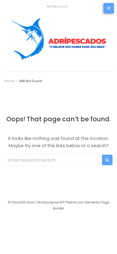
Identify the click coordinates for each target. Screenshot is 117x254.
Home (9, 81)
